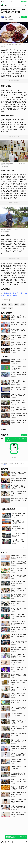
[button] (4, 842)
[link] (8, 842)
